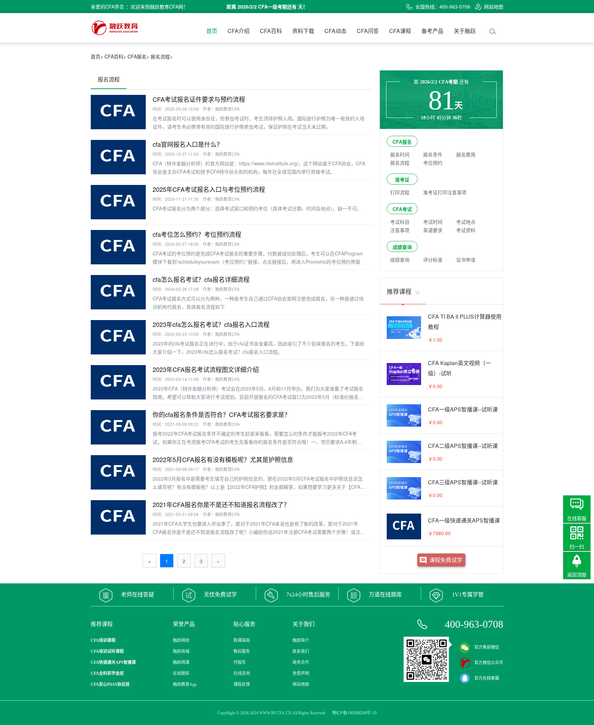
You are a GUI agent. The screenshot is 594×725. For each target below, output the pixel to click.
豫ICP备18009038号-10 (354, 712)
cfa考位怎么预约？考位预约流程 (197, 234)
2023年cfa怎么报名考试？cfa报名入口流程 (211, 324)
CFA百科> (115, 56)
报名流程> (162, 56)
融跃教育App (185, 684)
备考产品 (432, 31)
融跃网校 (181, 640)
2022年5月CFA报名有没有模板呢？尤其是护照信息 (223, 459)
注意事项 (399, 230)
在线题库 (181, 673)
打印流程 (399, 192)
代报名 (239, 662)
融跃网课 (181, 662)
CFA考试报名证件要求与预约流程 (199, 99)
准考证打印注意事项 (444, 192)
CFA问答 (368, 31)
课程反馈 (241, 684)
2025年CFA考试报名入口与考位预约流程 (209, 189)
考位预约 (432, 162)
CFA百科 (271, 31)
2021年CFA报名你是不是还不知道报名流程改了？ (221, 504)
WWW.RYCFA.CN (275, 713)
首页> (97, 56)
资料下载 (303, 31)
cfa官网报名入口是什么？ (188, 144)
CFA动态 (335, 31)
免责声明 (301, 673)
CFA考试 (402, 209)
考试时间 (432, 221)
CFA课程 (400, 31)
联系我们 (301, 651)
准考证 (402, 179)
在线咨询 (241, 673)
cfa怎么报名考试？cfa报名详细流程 (201, 279)
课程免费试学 (445, 560)
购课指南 (241, 640)
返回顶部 (576, 574)
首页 (211, 31)
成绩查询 (402, 246)
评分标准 (432, 259)
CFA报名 (402, 141)
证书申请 (465, 259)
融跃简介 (301, 640)
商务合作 (301, 662)
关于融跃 (465, 31)
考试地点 (465, 221)
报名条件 (432, 154)
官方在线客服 (486, 678)
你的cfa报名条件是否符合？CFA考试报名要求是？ (221, 414)
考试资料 (465, 230)
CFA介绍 (239, 31)
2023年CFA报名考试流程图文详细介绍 (206, 369)
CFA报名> (138, 56)
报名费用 (465, 154)
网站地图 (493, 6)
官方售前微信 (486, 647)
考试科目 (399, 221)
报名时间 (399, 154)
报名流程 (399, 162)
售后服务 (241, 651)
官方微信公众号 (488, 662)
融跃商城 (181, 651)
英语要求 (432, 230)
